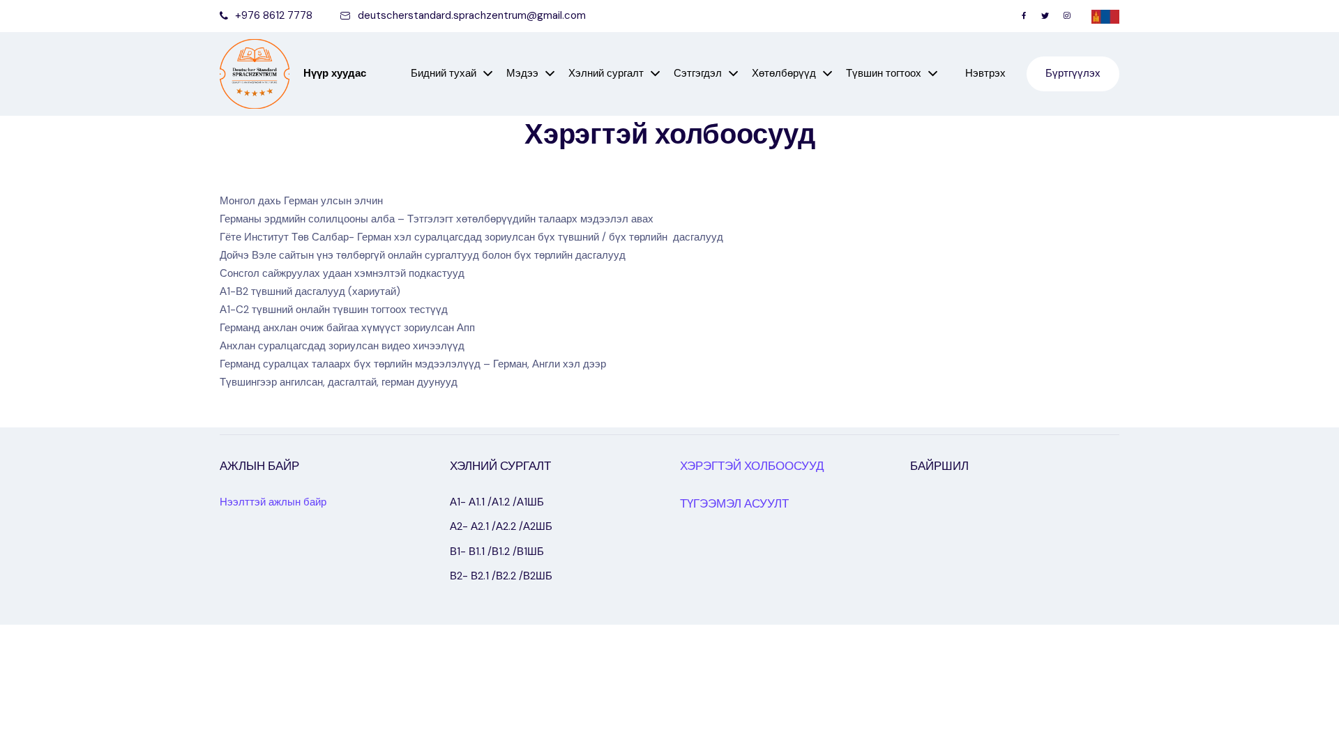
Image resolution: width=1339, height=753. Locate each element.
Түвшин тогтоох (883, 73)
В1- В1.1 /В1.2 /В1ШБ (497, 551)
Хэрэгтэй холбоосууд (752, 465)
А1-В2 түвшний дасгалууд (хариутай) (310, 291)
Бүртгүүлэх (1072, 73)
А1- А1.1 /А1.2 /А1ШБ (497, 502)
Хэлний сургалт (606, 73)
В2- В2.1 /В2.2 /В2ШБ (501, 576)
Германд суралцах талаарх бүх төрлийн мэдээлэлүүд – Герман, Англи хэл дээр (413, 364)
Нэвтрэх (985, 73)
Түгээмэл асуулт (734, 503)
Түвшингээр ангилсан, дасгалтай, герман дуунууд (338, 382)
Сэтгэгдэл (698, 73)
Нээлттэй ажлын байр (273, 502)
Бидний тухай (443, 73)
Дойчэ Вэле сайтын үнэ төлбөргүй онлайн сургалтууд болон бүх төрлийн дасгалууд (423, 255)
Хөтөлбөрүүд (784, 73)
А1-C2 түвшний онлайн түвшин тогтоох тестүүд (334, 310)
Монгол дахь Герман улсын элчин (301, 201)
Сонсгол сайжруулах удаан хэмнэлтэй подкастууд (342, 273)
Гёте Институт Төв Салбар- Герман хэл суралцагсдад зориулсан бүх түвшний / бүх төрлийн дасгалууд (471, 237)
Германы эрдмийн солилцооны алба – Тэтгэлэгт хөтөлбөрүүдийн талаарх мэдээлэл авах (436, 219)
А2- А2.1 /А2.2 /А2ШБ (501, 526)
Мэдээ (522, 73)
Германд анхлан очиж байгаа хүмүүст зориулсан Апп (347, 328)
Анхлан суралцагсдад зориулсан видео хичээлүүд (342, 346)
